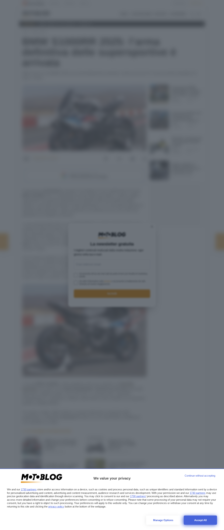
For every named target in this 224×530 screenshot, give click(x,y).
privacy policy (56, 506)
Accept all (200, 520)
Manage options (163, 520)
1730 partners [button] (29, 489)
